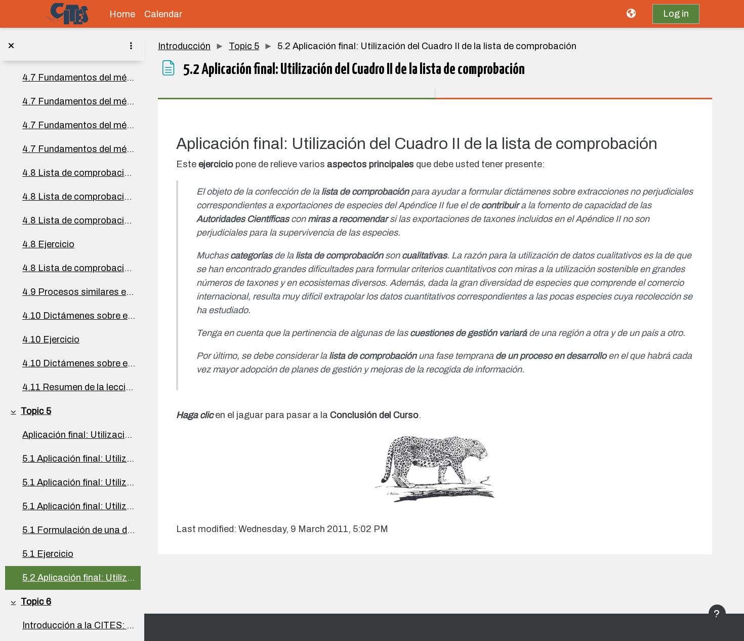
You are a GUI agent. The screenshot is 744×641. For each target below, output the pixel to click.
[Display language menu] (632, 14)
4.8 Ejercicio (48, 244)
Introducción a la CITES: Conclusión (79, 625)
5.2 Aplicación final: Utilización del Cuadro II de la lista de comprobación (79, 578)
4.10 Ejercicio (50, 339)
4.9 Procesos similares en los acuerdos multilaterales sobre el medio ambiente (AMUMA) (79, 292)
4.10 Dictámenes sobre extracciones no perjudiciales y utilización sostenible (79, 316)
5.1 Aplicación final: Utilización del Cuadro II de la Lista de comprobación (79, 459)
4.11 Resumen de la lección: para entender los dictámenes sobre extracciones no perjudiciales (79, 387)
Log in (676, 14)
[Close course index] (11, 45)
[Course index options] (131, 45)
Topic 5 (36, 411)
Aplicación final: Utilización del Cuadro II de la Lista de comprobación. (79, 435)
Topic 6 (36, 601)
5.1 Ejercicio (47, 554)
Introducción (184, 46)
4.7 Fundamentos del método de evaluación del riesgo (79, 77)
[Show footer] (717, 614)
